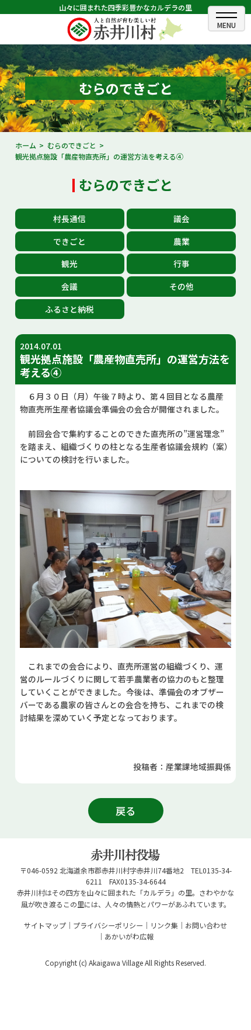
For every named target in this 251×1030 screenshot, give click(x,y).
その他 (181, 286)
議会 (181, 218)
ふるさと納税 (69, 309)
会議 (69, 286)
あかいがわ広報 (129, 936)
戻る (125, 810)
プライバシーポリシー (108, 925)
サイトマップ (45, 925)
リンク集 (164, 925)
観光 (69, 263)
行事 (181, 263)
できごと (69, 241)
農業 (181, 241)
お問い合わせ (206, 925)
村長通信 (69, 218)
